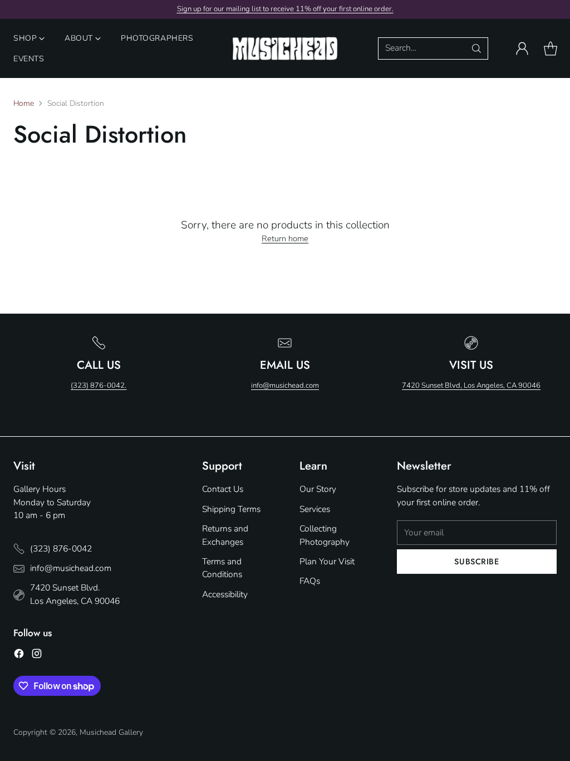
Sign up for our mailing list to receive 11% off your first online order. (285, 9)
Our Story (317, 489)
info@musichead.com (285, 385)
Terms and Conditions (222, 567)
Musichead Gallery (111, 732)
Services (314, 509)
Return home (285, 238)
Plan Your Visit (327, 561)
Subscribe (476, 561)
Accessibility (225, 594)
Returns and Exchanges (225, 535)
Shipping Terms (231, 509)
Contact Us (222, 489)
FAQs (309, 581)
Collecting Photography (324, 535)
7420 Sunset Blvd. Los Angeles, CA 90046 (75, 594)
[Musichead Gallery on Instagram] (36, 655)
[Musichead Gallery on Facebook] (19, 655)
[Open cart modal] (550, 48)
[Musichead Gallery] (285, 48)
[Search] (476, 48)
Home (23, 103)
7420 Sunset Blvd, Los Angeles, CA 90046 (471, 385)
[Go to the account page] (522, 48)
